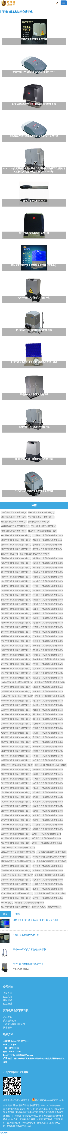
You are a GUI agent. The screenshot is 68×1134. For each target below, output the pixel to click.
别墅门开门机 (39, 907)
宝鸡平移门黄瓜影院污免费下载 (48, 824)
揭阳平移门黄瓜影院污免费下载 (16, 563)
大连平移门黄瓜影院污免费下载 (16, 898)
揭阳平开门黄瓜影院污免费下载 (48, 623)
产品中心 (7, 1017)
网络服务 (7, 1027)
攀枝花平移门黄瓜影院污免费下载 (17, 765)
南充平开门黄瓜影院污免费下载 (48, 806)
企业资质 (7, 1003)
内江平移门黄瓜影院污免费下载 (16, 788)
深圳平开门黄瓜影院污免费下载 (48, 590)
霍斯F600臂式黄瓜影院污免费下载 (29, 949)
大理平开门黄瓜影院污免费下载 (48, 742)
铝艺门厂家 (32, 1109)
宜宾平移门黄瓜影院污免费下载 (16, 802)
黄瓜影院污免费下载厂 (38, 522)
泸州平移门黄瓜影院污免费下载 (16, 769)
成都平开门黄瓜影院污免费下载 (48, 751)
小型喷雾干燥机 (45, 1119)
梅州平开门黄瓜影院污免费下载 (16, 623)
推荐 (17, 914)
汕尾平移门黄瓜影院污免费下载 (48, 563)
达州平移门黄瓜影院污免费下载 (16, 811)
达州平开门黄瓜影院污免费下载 (48, 811)
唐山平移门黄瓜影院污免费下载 (50, 875)
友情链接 (7, 1105)
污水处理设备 (29, 1123)
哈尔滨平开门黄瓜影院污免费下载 (50, 893)
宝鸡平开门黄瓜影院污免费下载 (16, 824)
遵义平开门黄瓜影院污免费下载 (48, 691)
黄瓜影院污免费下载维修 (19, 1126)
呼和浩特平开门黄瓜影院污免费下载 (18, 861)
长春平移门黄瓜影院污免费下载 (16, 889)
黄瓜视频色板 (9, 1020)
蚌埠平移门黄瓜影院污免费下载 (48, 866)
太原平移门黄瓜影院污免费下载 (16, 880)
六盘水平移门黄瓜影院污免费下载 (17, 682)
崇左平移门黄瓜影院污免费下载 (48, 645)
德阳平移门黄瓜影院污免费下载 (16, 774)
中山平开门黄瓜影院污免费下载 (48, 581)
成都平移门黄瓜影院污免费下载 (16, 751)
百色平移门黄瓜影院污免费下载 (16, 655)
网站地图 (4, 1132)
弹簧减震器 (42, 1123)
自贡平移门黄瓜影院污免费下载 (16, 760)
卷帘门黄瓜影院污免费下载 (13, 517)
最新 (5, 914)
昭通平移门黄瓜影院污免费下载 (48, 710)
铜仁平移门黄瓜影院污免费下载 (48, 687)
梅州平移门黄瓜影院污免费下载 (16, 577)
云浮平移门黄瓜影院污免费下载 (48, 567)
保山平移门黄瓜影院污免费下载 (16, 714)
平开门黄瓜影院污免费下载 (41, 517)
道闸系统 (43, 1109)
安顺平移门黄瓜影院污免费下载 (50, 682)
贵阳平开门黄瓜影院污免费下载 (16, 691)
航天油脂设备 (14, 1123)
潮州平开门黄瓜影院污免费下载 (16, 627)
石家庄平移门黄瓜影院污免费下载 (17, 875)
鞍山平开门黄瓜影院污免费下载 (15, 907)
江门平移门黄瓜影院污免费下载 (16, 549)
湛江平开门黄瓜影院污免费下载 (16, 613)
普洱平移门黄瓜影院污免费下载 (16, 719)
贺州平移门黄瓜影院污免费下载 (48, 650)
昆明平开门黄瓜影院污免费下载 (48, 723)
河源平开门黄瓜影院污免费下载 (48, 613)
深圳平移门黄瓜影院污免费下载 (16, 544)
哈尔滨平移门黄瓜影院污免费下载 (17, 893)
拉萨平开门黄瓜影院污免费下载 (16, 857)
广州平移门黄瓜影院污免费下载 (48, 535)
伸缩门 (9, 1116)
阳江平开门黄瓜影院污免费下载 (16, 600)
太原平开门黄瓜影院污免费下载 (48, 880)
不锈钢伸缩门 (22, 1112)
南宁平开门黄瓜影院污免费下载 (16, 664)
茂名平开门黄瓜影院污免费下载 (48, 609)
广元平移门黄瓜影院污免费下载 (16, 779)
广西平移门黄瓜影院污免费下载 (48, 627)
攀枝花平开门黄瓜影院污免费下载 (50, 765)
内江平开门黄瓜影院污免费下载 (48, 788)
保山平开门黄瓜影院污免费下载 (48, 733)
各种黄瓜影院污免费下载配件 (15, 526)
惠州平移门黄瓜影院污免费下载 (47, 544)
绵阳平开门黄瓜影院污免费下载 (48, 756)
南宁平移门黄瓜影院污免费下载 (16, 632)
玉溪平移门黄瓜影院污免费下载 (16, 710)
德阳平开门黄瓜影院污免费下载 (48, 774)
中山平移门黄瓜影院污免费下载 (16, 535)
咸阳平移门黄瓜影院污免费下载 (16, 829)
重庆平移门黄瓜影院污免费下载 (16, 746)
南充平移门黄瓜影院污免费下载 (16, 806)
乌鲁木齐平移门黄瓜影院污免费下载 (18, 847)
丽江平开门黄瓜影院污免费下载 (16, 737)
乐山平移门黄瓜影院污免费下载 (16, 792)
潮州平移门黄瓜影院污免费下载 (48, 558)
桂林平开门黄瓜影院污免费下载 (16, 668)
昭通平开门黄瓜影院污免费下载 (16, 733)
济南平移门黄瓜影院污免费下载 (16, 870)
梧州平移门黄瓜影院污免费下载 (16, 641)
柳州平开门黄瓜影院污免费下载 (48, 664)
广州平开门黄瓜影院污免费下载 (48, 586)
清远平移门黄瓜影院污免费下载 (48, 572)
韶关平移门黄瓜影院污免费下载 (16, 572)
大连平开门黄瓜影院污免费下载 (48, 898)
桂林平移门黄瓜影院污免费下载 (16, 636)
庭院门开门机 (54, 907)
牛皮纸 (14, 1119)
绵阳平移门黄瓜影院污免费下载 (16, 756)
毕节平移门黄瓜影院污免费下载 (16, 687)
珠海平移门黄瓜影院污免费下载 (16, 540)
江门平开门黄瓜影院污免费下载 (48, 595)
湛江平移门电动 (9, 554)
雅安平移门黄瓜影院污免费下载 (16, 815)
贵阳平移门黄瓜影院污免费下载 (16, 678)
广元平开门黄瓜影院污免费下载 (48, 779)
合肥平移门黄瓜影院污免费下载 (51, 861)
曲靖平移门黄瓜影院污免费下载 (48, 705)
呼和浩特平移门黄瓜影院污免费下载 (49, 857)
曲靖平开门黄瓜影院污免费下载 (16, 728)
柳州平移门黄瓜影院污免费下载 (48, 632)
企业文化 (7, 997)
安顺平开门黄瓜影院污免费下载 (50, 696)
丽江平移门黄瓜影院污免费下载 (48, 714)
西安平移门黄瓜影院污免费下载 (16, 820)
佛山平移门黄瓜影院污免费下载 (42, 531)
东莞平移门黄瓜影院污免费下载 (47, 540)
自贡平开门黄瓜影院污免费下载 (48, 760)
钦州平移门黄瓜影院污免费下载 (16, 659)
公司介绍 (7, 993)
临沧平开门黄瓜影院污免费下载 (16, 742)
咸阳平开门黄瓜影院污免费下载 (48, 829)
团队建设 (7, 1000)
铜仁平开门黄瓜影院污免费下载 (48, 701)
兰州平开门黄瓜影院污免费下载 (46, 834)
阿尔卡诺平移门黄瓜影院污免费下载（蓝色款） (36, 920)
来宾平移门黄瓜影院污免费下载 (16, 650)
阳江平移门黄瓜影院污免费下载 (16, 567)
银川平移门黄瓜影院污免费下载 (15, 843)
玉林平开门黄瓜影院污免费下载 (48, 673)
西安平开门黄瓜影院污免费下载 (48, 820)
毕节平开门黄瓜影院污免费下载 (16, 701)
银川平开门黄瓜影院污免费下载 (47, 843)
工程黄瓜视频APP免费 (14, 1024)
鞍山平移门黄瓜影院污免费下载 (29, 903)
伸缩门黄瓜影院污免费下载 (13, 531)
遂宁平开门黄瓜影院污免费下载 (48, 783)
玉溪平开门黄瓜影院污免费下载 (48, 728)
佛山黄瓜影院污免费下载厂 (13, 522)
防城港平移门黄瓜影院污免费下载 (49, 659)
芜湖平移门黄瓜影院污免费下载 (16, 866)
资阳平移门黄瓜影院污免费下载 (16, 797)
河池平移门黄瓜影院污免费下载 (48, 655)
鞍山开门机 (7, 903)
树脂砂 (18, 1116)
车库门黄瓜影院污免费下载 (13, 512)
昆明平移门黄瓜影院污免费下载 (16, 705)
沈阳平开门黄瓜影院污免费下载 (48, 884)
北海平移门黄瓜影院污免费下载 (16, 645)
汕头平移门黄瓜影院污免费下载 (16, 558)
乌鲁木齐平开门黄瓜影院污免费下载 (18, 852)
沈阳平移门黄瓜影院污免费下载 (16, 884)
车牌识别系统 (12, 1109)
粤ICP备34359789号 (19, 1100)
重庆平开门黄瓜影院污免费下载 (48, 746)
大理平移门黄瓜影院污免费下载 (16, 723)
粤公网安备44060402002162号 (49, 1100)
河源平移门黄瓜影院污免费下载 (48, 577)
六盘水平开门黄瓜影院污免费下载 (17, 696)
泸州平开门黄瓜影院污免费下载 (48, 769)
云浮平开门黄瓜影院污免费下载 (16, 604)
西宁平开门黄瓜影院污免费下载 (46, 838)
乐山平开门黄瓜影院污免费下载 (48, 792)
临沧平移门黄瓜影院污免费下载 (48, 719)
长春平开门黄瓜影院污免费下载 (48, 889)
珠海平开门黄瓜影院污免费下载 (16, 586)
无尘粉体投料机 (27, 1119)
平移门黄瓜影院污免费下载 (17, 11)
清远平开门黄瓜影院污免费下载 (48, 604)
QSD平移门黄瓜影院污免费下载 (28, 964)
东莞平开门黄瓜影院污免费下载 (16, 590)
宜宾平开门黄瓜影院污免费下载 (48, 802)
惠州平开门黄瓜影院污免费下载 (16, 595)
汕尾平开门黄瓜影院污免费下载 (48, 618)
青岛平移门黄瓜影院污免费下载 (48, 870)
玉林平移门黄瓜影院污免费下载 (48, 636)
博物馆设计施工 (30, 1116)
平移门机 (33, 1112)
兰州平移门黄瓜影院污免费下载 (15, 834)
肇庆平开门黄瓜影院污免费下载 (48, 600)
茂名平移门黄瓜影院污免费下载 (34, 554)
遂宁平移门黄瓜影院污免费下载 (16, 783)
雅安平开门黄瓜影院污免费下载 (48, 815)
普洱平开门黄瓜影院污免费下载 (48, 737)
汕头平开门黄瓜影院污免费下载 (16, 618)
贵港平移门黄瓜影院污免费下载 (48, 641)
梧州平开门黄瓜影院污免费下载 (16, 673)
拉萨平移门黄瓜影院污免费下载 (51, 852)
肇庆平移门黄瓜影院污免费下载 (47, 549)
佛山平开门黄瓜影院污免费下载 (16, 581)
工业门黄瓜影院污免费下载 (43, 526)
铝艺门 (23, 1109)
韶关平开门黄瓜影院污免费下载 (16, 609)
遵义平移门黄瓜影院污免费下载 (48, 678)
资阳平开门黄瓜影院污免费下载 (48, 797)
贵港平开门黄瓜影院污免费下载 (48, 668)
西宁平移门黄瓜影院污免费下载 (15, 838)
